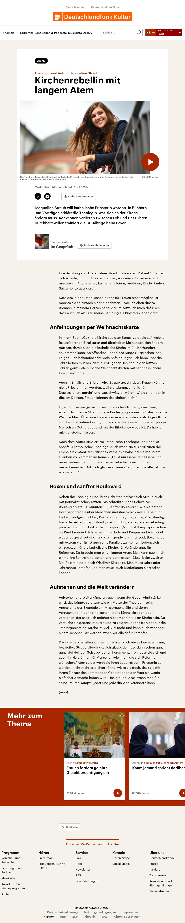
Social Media (121, 863)
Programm (25, 32)
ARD (63, 916)
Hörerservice (121, 857)
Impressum (130, 912)
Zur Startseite (69, 826)
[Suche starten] (139, 32)
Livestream (46, 857)
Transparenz (157, 875)
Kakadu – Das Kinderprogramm (13, 886)
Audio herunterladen (81, 196)
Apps (79, 863)
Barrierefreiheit (159, 891)
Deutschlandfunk (76, 7)
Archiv (87, 32)
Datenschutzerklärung (62, 912)
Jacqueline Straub (104, 273)
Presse (153, 863)
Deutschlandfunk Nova (105, 7)
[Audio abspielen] (150, 162)
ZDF (75, 916)
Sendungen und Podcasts (12, 870)
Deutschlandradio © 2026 (92, 907)
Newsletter (83, 869)
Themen (8, 32)
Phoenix (90, 916)
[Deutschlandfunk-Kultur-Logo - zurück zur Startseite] (92, 16)
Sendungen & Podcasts (51, 32)
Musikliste (75, 32)
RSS (78, 875)
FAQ (78, 857)
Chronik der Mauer (127, 916)
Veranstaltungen (87, 881)
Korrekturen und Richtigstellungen (161, 883)
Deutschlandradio (161, 857)
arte (104, 916)
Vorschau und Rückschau (11, 860)
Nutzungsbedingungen (100, 912)
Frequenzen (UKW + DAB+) (51, 866)
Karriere (154, 869)
